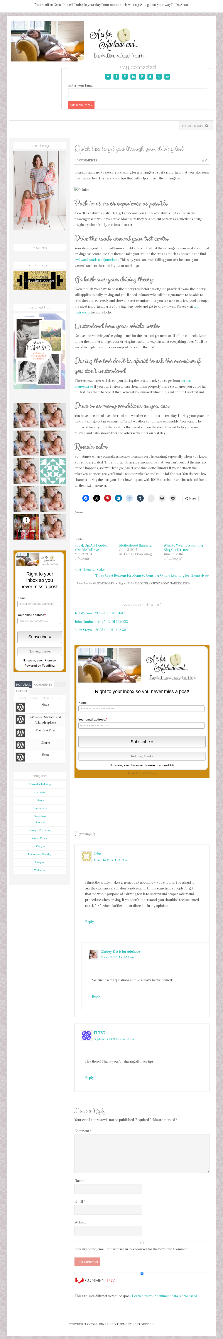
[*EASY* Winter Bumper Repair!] (53, 499)
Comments (43, 685)
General (40, 822)
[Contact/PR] (26, 471)
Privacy (151, 773)
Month (47, 698)
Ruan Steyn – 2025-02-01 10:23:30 (100, 630)
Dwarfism (40, 816)
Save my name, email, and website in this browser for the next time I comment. (131, 1249)
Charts (45, 743)
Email (79, 1202)
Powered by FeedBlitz (159, 765)
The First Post (45, 731)
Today (21, 698)
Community (39, 808)
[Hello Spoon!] (53, 444)
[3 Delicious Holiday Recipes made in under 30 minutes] (26, 527)
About (45, 705)
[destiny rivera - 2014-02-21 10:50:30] (53, 471)
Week (34, 698)
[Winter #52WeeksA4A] (26, 444)
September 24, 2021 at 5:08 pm (114, 1039)
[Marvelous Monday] (53, 416)
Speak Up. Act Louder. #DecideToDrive (91, 547)
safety (175, 583)
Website (80, 1222)
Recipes (39, 862)
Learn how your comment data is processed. (165, 1296)
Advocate (40, 792)
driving (141, 583)
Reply (89, 922)
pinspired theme (113, 1324)
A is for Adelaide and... (84, 41)
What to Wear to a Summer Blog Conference (183, 547)
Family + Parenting (39, 830)
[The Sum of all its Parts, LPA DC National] (26, 416)
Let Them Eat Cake (90, 570)
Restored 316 (143, 1324)
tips (186, 583)
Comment (82, 1131)
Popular (23, 685)
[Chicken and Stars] (53, 527)
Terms (140, 773)
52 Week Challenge (39, 784)
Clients (39, 800)
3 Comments (87, 160)
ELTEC (99, 1033)
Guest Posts (104, 583)
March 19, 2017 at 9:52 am (117, 957)
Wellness (39, 870)
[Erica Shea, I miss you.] (26, 499)
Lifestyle (39, 846)
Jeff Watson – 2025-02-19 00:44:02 (100, 613)
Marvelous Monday (40, 854)
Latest (21, 691)
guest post (159, 583)
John (97, 854)
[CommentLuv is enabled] (94, 1282)
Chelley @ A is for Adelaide (120, 952)
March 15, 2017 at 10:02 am (111, 860)
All (59, 698)
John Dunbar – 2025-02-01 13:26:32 (101, 622)
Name (79, 1181)
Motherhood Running (135, 545)
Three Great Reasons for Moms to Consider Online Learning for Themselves (151, 576)
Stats (45, 755)
